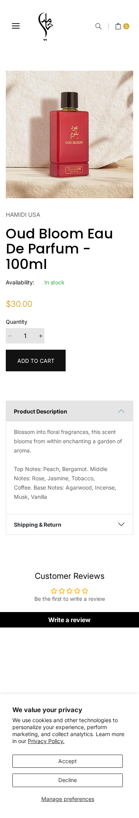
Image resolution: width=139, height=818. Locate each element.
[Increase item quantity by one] (40, 336)
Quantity (16, 321)
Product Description (40, 411)
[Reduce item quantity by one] (10, 336)
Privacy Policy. (46, 741)
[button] (98, 26)
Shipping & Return (37, 524)
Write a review (69, 620)
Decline (67, 780)
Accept (67, 761)
